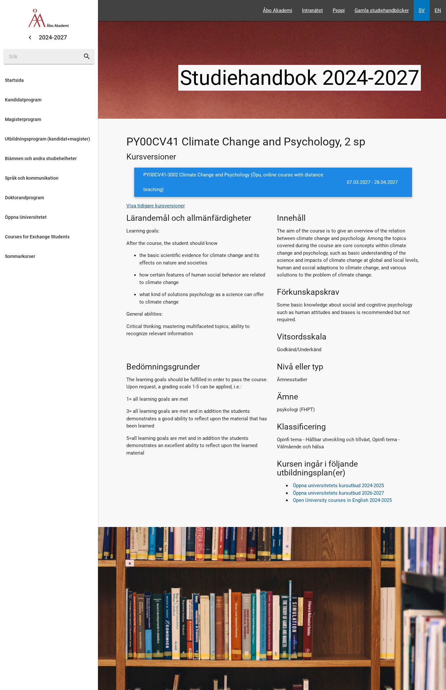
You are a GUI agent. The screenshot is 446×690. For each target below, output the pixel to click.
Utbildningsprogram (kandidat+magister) (47, 139)
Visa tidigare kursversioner (155, 206)
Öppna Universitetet (26, 217)
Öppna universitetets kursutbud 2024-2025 (338, 485)
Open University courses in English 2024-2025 (342, 500)
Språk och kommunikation (31, 178)
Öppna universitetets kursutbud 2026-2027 (338, 493)
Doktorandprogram (24, 197)
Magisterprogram (23, 119)
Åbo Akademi (277, 10)
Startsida (14, 80)
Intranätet (312, 10)
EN (438, 10)
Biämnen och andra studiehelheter (41, 158)
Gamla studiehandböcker (382, 10)
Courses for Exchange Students (37, 236)
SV (422, 10)
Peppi (339, 10)
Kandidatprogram (23, 99)
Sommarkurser (20, 256)
